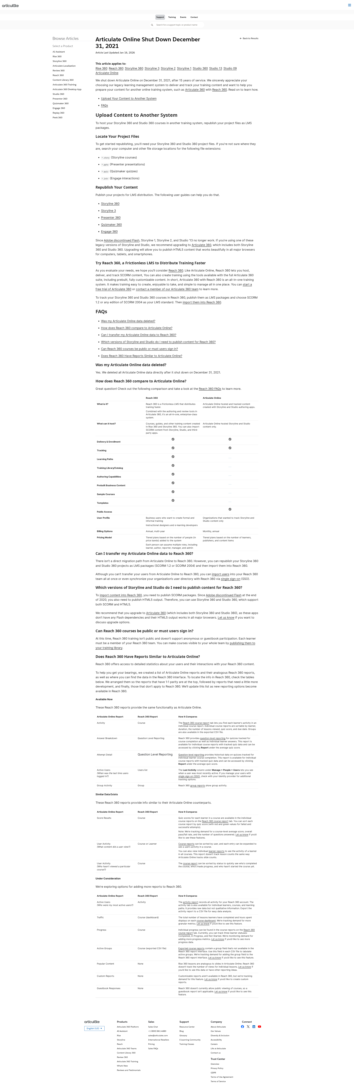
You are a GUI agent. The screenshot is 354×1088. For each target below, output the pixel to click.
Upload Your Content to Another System (129, 98)
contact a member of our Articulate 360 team (167, 289)
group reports (197, 785)
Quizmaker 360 (61, 103)
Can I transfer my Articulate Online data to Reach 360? (138, 335)
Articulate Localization (64, 65)
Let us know (226, 617)
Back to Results (250, 38)
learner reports (216, 851)
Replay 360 (58, 112)
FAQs (104, 105)
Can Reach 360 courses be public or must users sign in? (139, 349)
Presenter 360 (60, 98)
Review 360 (59, 70)
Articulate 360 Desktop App (67, 89)
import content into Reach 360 (121, 595)
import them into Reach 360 (202, 302)
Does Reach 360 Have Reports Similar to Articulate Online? (141, 356)
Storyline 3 (108, 210)
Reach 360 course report (196, 722)
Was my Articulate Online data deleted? (128, 321)
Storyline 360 (60, 61)
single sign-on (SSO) (189, 776)
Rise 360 (57, 56)
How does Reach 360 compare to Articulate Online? (136, 328)
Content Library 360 (63, 79)
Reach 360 (58, 75)
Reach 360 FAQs (210, 388)
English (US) (96, 1029)
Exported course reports (191, 948)
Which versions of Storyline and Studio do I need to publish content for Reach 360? (158, 342)
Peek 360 (57, 117)
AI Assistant (59, 51)
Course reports (186, 843)
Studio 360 (58, 94)
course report (190, 863)
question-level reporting (212, 738)
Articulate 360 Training (64, 84)
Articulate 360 (195, 89)
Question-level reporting (191, 754)
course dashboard (206, 920)
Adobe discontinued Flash (121, 240)
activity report (190, 902)
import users (220, 574)
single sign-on (230, 579)
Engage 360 (59, 108)
